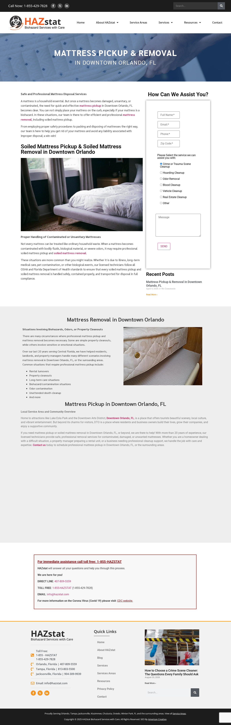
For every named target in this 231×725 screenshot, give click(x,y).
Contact (217, 22)
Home (81, 22)
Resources (191, 22)
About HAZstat (105, 22)
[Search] (221, 5)
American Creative (157, 719)
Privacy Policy (105, 689)
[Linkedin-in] (66, 5)
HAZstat (48, 633)
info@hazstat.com (58, 594)
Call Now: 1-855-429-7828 (27, 6)
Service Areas (138, 22)
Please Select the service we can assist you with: (176, 156)
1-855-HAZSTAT (62, 588)
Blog (100, 657)
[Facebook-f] (53, 5)
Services (164, 22)
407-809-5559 (62, 581)
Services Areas (106, 673)
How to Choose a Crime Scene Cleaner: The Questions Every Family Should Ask (172, 672)
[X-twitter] (60, 5)
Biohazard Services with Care (52, 639)
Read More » (151, 294)
